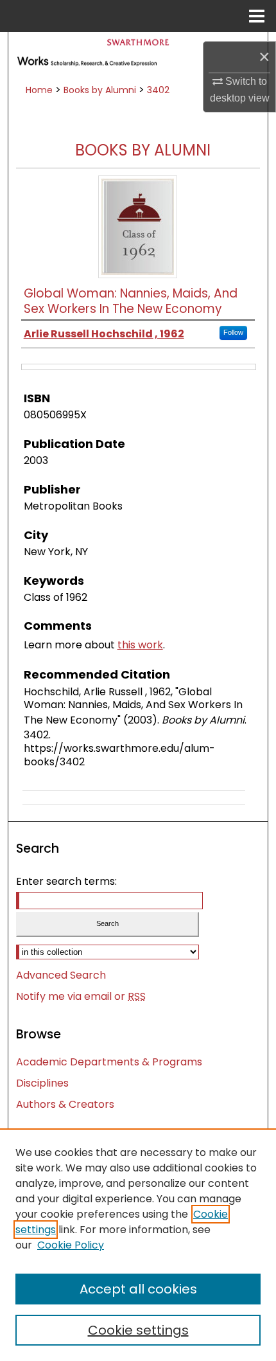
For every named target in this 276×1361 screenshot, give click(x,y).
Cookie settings (138, 1330)
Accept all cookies (138, 1289)
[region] (138, 1244)
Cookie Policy (70, 1245)
